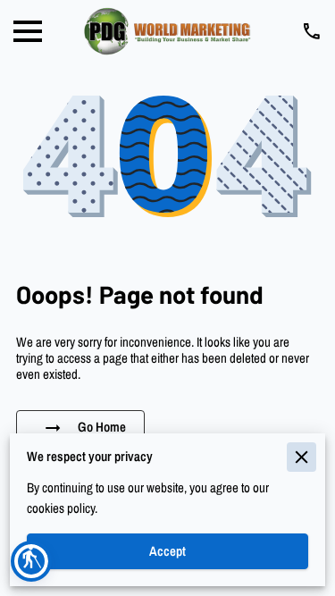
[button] (31, 561)
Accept (167, 551)
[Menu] (27, 31)
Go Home (102, 427)
